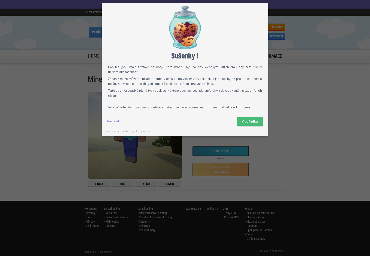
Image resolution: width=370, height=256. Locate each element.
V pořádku (250, 121)
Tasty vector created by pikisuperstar (127, 131)
